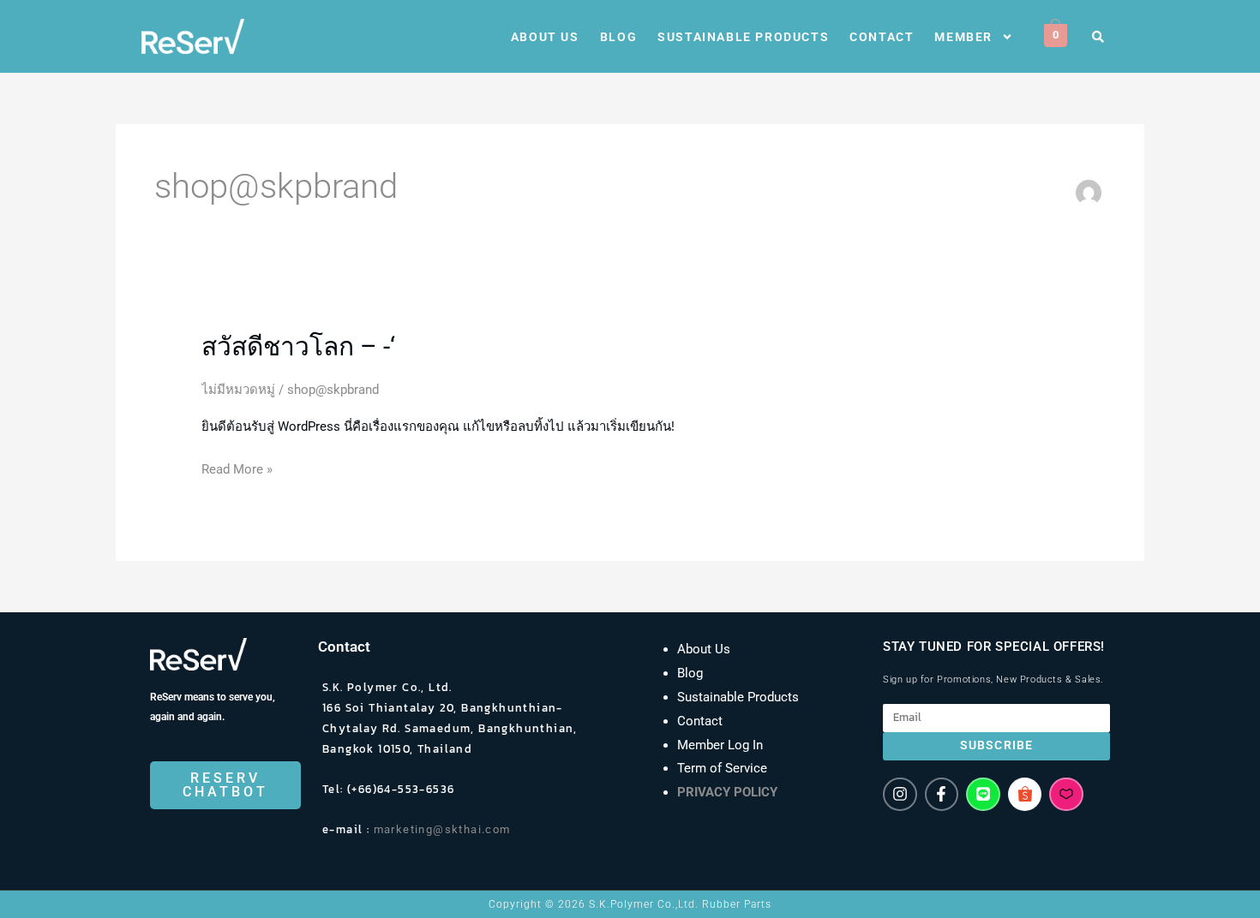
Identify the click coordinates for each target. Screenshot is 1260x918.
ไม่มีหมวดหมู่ (238, 389)
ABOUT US (545, 37)
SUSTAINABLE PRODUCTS (743, 37)
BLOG (618, 37)
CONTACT (881, 37)
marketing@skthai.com (446, 829)
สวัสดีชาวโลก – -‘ (298, 346)
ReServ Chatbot (225, 785)
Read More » (237, 467)
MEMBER (963, 37)
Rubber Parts (736, 904)
